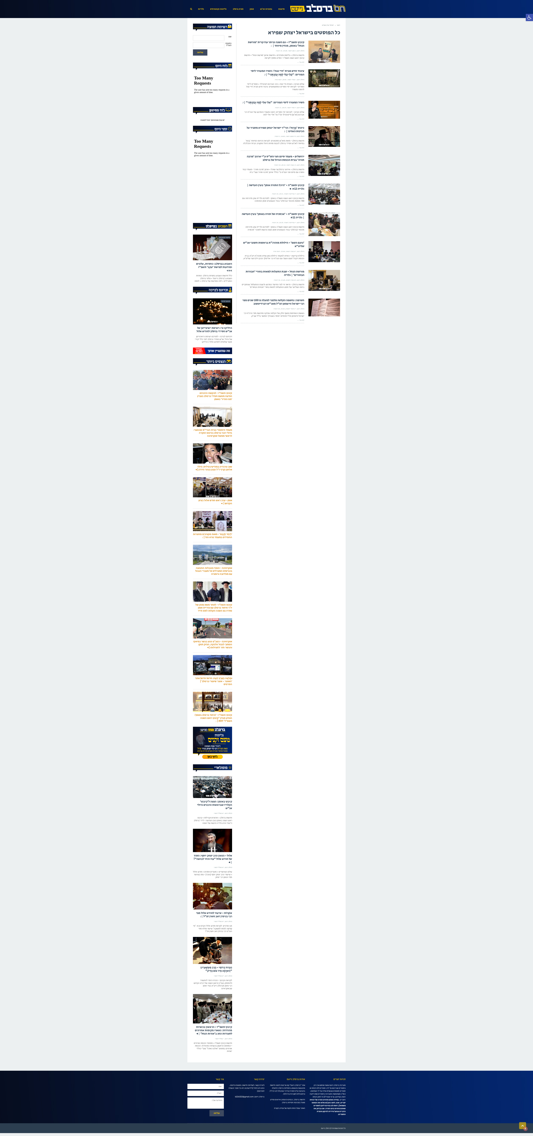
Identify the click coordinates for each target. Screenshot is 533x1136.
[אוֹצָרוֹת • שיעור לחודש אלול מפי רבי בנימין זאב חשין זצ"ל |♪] (212, 907)
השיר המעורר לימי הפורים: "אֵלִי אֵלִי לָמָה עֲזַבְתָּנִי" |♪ (273, 102)
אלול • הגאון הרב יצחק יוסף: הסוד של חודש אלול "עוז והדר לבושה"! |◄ (213, 870)
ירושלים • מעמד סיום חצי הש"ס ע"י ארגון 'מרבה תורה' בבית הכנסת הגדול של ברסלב (275, 158)
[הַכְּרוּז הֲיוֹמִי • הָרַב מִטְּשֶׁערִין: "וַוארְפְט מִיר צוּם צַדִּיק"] (212, 962)
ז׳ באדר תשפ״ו (291, 79)
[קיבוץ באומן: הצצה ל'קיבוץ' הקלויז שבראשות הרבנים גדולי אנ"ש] (212, 799)
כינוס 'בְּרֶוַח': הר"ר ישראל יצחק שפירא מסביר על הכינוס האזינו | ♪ (275, 129)
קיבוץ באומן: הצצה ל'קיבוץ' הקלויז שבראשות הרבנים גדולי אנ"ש (214, 816)
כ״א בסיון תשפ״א (291, 280)
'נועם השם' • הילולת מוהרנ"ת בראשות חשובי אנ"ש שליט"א (273, 244)
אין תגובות (279, 51)
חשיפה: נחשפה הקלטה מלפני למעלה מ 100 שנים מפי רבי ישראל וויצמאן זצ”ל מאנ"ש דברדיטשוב (273, 302)
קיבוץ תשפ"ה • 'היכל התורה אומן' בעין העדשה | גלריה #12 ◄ (275, 187)
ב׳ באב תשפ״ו (292, 51)
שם (229, 37)
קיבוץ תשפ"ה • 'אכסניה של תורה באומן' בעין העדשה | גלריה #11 (273, 216)
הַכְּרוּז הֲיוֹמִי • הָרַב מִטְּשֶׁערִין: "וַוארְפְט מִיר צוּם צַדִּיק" (216, 981)
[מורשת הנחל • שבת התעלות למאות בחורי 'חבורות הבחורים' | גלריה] (324, 280)
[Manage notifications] (525, 1129)
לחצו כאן (331, 1114)
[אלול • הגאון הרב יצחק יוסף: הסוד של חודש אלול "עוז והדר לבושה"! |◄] (212, 852)
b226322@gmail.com (244, 1108)
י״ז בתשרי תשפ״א (291, 309)
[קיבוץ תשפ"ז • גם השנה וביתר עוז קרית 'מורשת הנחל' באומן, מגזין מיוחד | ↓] (324, 52)
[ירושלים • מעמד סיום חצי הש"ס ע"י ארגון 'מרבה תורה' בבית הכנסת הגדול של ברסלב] (324, 165)
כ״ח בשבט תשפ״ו (291, 136)
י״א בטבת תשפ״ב (291, 251)
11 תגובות (278, 107)
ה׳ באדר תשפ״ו (291, 107)
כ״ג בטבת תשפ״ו (291, 165)
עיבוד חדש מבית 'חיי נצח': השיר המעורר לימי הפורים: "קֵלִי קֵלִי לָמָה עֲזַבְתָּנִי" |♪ (277, 73)
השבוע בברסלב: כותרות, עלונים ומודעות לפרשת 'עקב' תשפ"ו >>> (214, 279)
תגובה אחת (278, 79)
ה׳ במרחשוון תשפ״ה (290, 194)
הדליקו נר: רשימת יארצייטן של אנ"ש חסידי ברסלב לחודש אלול (214, 341)
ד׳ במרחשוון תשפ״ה (290, 222)
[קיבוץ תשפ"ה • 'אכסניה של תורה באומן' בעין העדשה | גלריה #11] (324, 224)
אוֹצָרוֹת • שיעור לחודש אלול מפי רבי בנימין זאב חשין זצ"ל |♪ (214, 926)
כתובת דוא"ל (228, 44)
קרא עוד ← (300, 62)
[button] (529, 17)
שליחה (200, 52)
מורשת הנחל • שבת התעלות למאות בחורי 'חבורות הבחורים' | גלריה (275, 273)
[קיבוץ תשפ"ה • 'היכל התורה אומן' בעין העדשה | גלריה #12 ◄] (324, 194)
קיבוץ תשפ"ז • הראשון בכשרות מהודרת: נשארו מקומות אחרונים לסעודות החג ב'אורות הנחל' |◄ (213, 1042)
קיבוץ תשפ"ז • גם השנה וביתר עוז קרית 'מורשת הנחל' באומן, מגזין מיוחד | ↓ (276, 44)
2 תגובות (277, 136)
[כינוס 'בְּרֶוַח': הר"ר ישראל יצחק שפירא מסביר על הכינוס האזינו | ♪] (324, 136)
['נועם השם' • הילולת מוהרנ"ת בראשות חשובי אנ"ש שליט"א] (324, 251)
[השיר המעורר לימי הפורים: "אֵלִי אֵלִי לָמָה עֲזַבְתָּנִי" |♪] (324, 110)
